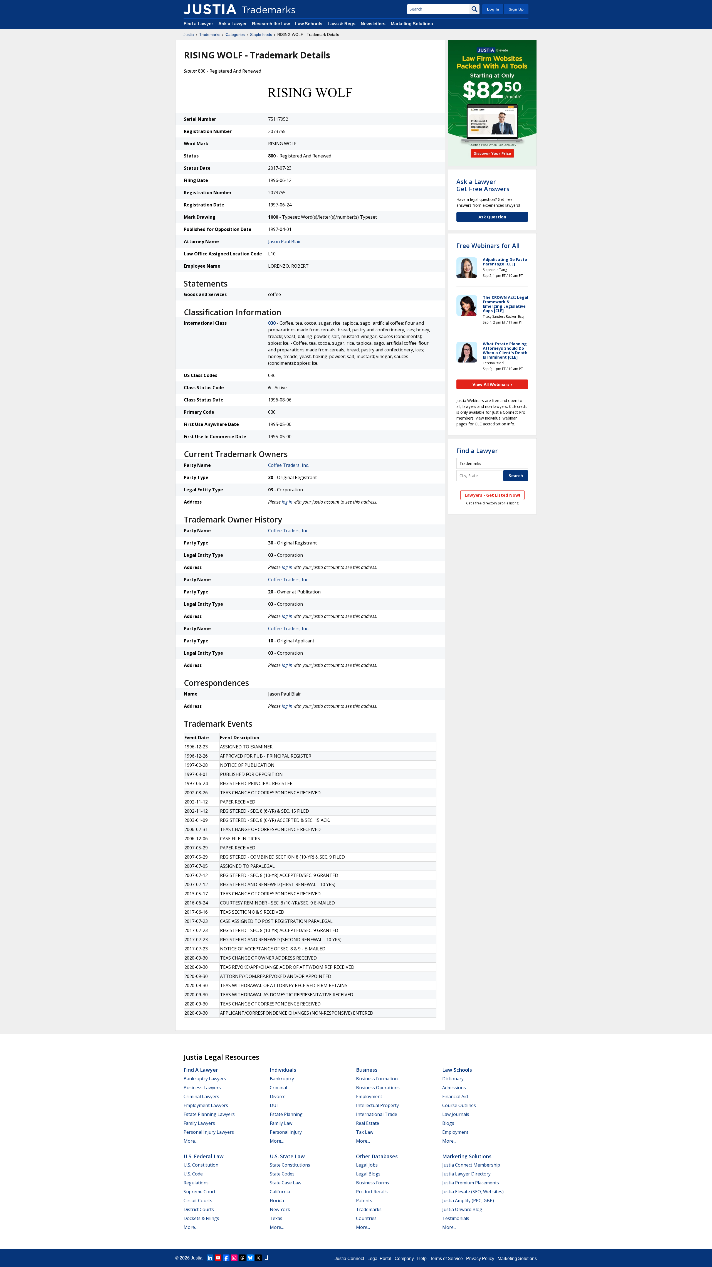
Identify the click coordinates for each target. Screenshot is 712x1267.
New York (280, 1209)
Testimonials (455, 1218)
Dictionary (453, 1079)
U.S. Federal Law (204, 1156)
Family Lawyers (199, 1123)
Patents (364, 1200)
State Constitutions (290, 1165)
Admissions (454, 1087)
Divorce (278, 1096)
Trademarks (209, 34)
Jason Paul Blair (284, 241)
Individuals (283, 1069)
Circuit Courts (198, 1200)
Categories (235, 34)
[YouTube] (218, 1257)
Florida (277, 1200)
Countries (366, 1218)
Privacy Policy (480, 1258)
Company (404, 1258)
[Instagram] (234, 1257)
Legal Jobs (367, 1165)
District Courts (199, 1209)
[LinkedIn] (210, 1257)
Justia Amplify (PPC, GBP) (468, 1200)
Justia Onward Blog (462, 1209)
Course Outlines (459, 1105)
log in (287, 502)
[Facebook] (226, 1257)
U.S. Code (193, 1174)
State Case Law (285, 1183)
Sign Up (516, 9)
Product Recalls (372, 1192)
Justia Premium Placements (470, 1183)
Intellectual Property (377, 1105)
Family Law (281, 1123)
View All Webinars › (492, 384)
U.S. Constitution (201, 1165)
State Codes (282, 1174)
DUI (274, 1105)
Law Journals (455, 1114)
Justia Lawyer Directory (466, 1174)
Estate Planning (286, 1114)
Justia (189, 34)
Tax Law (364, 1132)
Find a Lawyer (198, 23)
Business (366, 1069)
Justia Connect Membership (471, 1165)
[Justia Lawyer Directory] (266, 1257)
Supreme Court (200, 1192)
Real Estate (367, 1123)
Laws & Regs (341, 23)
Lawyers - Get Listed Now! (492, 495)
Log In (493, 9)
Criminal (278, 1087)
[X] (258, 1257)
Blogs (448, 1123)
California (280, 1192)
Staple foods (261, 34)
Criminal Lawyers (201, 1096)
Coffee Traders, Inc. (288, 465)
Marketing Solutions (412, 23)
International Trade (376, 1114)
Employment (369, 1096)
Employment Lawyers (206, 1105)
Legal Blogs (368, 1174)
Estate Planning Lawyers (209, 1114)
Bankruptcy (282, 1079)
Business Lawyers (202, 1087)
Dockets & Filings (201, 1218)
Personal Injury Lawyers (209, 1132)
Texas (276, 1218)
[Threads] (242, 1257)
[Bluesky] (250, 1257)
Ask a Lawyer (232, 23)
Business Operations (378, 1087)
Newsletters (373, 23)
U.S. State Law (287, 1156)
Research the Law (271, 23)
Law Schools (308, 23)
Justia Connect (349, 1258)
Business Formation (377, 1079)
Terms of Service (446, 1258)
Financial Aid (455, 1096)
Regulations (196, 1183)
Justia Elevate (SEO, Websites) (473, 1192)
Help (422, 1258)
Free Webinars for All (488, 245)
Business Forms (372, 1183)
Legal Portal (379, 1258)
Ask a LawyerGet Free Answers (483, 185)
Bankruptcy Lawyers (205, 1079)
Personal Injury (286, 1132)
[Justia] (210, 9)
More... (190, 1141)
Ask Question (492, 217)
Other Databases (377, 1156)
